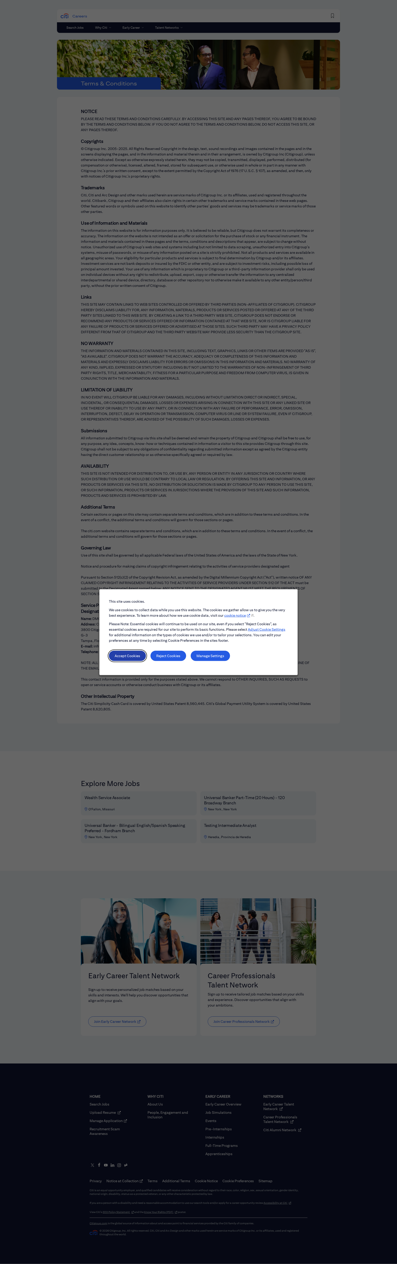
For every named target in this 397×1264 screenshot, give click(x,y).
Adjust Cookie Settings (266, 629)
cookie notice (235, 615)
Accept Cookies (127, 655)
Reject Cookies (168, 655)
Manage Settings (210, 655)
